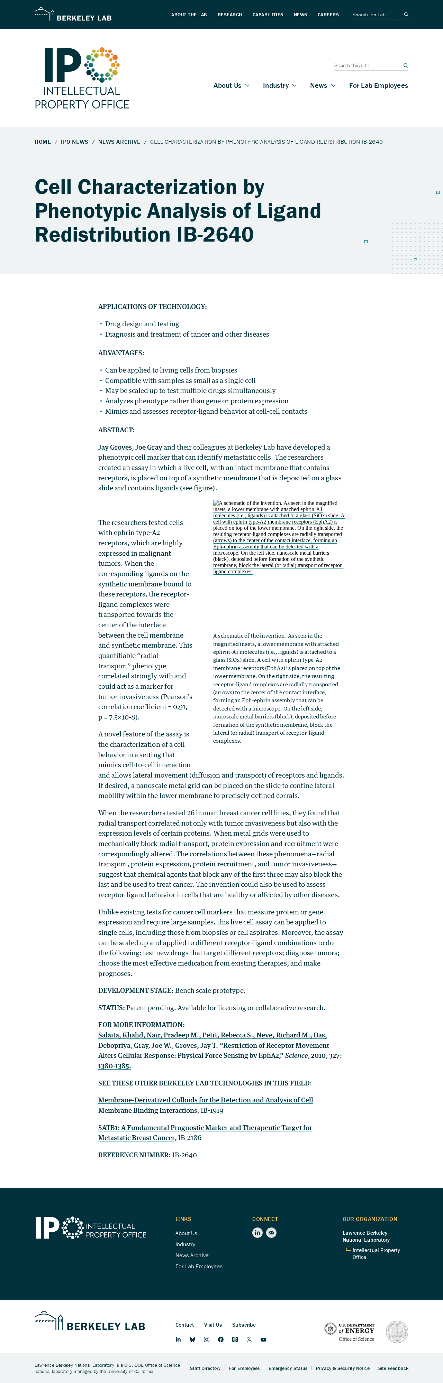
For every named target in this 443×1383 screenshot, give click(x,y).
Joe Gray (149, 447)
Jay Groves (115, 447)
